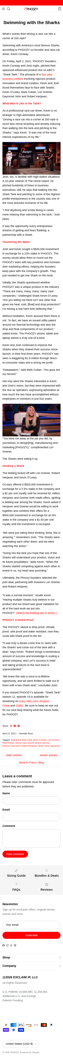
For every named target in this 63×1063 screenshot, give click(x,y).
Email (6, 809)
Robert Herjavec (29, 746)
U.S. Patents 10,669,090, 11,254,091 (25, 991)
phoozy (45, 743)
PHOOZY (14, 1052)
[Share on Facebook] (15, 726)
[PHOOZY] (31, 9)
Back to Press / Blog (31, 762)
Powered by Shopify (29, 1052)
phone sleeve (34, 743)
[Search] (10, 8)
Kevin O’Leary (39, 740)
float (24, 740)
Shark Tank (43, 746)
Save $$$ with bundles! (31, 3)
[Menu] (3, 8)
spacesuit (55, 746)
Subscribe (31, 935)
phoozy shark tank (11, 746)
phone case (21, 743)
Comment (8, 825)
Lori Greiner (53, 740)
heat (30, 740)
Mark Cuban (8, 743)
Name (6, 793)
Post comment (15, 854)
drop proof (16, 740)
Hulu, (22, 701)
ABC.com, (32, 701)
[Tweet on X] (11, 726)
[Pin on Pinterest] (18, 726)
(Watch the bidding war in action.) (36, 612)
